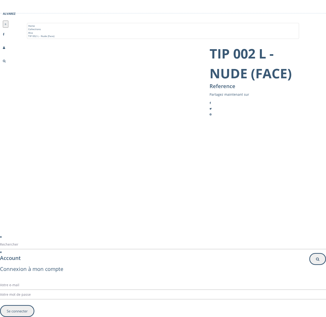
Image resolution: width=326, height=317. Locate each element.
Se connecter (17, 311)
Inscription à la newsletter (188, 208)
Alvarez (9, 14)
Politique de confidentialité (99, 234)
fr (5, 24)
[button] (203, 198)
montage (45, 202)
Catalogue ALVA (48, 191)
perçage (44, 208)
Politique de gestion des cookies (103, 240)
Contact (44, 197)
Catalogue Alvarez (50, 185)
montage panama (50, 214)
